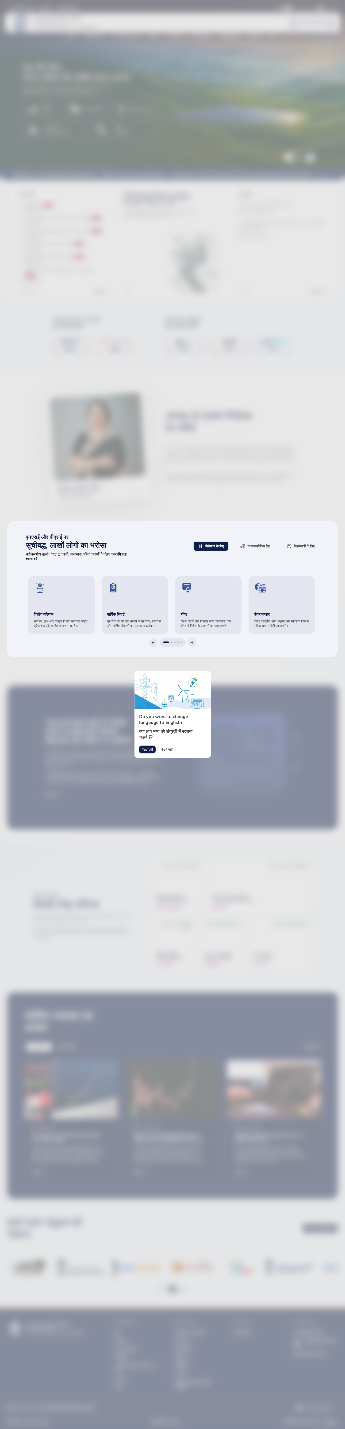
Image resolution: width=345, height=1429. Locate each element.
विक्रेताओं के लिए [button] (304, 546)
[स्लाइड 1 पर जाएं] (166, 642)
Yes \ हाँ (147, 749)
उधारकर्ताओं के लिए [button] (259, 546)
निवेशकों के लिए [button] (214, 546)
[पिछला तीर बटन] (153, 642)
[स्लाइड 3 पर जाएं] (175, 642)
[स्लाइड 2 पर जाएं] (171, 642)
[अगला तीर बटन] (192, 642)
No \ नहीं (166, 749)
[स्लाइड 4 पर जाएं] (178, 642)
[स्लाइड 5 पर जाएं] (181, 642)
